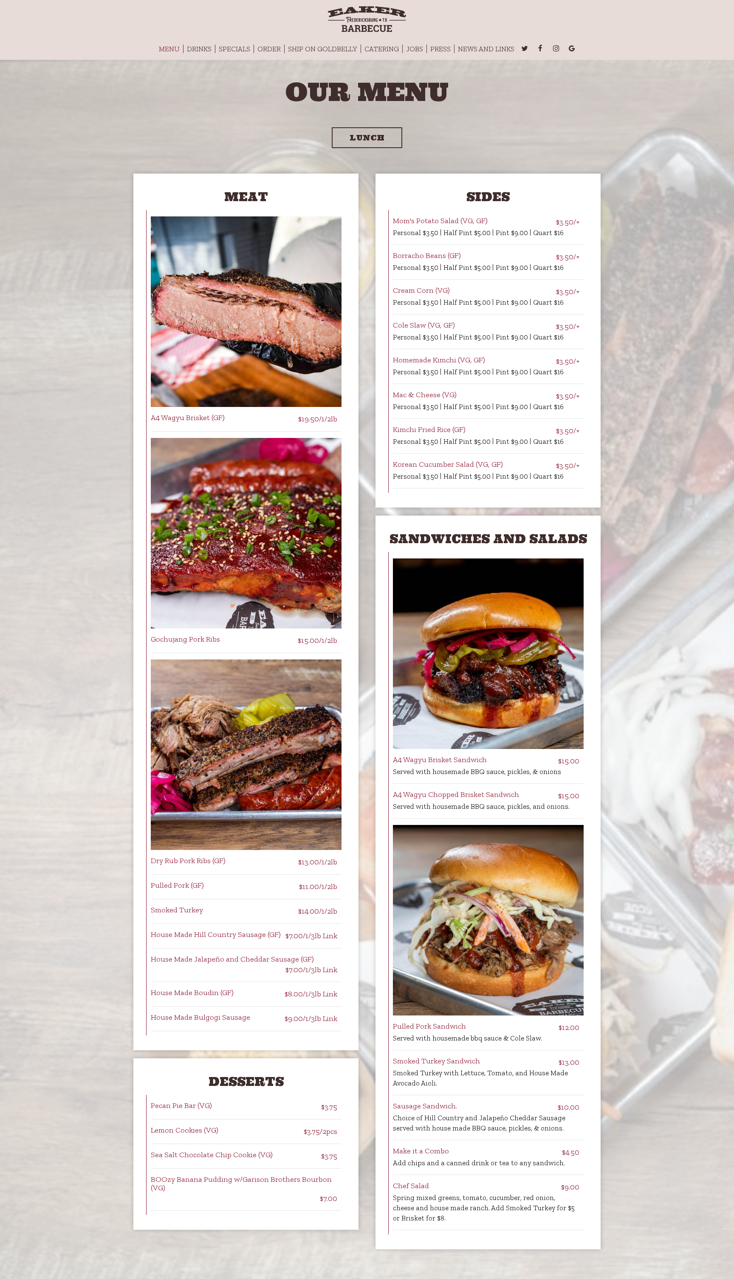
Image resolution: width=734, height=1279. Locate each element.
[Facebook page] (540, 48)
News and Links (486, 49)
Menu (169, 49)
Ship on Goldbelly (322, 49)
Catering (381, 49)
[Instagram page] (556, 48)
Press (440, 49)
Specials (234, 49)
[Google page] (572, 48)
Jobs (414, 49)
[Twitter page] (524, 48)
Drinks (199, 49)
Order (269, 49)
